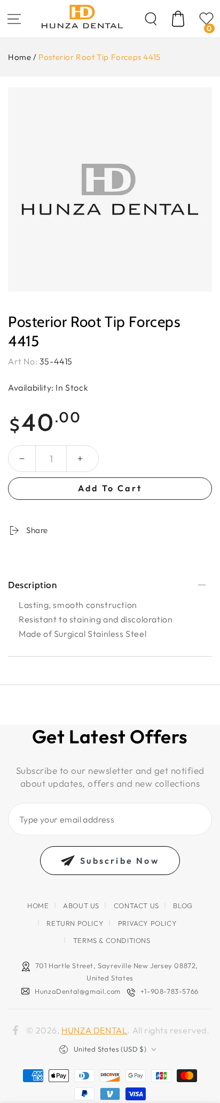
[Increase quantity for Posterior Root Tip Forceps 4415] (80, 458)
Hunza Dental (94, 1030)
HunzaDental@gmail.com (78, 991)
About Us (81, 905)
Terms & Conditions (112, 940)
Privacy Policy (147, 923)
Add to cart (110, 488)
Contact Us (136, 905)
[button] (150, 19)
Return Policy (75, 923)
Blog (182, 905)
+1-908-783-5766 (169, 991)
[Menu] (14, 19)
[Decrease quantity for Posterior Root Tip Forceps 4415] (22, 458)
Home (19, 57)
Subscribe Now (119, 860)
